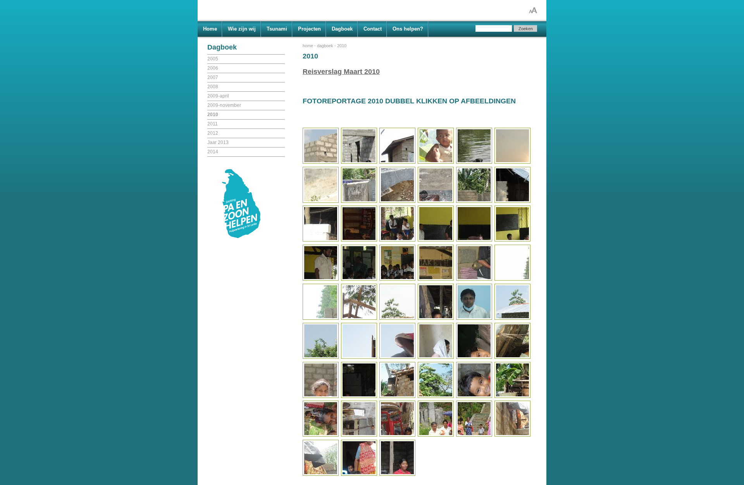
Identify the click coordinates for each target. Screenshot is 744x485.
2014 (212, 151)
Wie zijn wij (242, 29)
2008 (212, 86)
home (308, 45)
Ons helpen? (408, 29)
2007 (212, 77)
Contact (372, 29)
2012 (212, 133)
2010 (212, 114)
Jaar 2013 (218, 142)
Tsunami (277, 29)
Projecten (309, 29)
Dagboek (342, 29)
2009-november (224, 105)
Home (210, 29)
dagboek (325, 45)
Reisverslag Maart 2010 (341, 71)
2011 (212, 124)
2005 (212, 59)
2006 (212, 68)
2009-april (218, 96)
